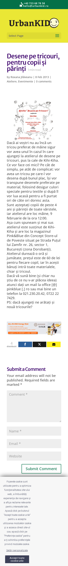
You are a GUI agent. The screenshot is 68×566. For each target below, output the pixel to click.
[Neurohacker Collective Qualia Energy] (34, 333)
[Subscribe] (54, 344)
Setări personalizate (17, 550)
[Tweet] (39, 344)
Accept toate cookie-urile (17, 559)
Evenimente (25, 81)
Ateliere (12, 81)
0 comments (44, 81)
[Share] (25, 344)
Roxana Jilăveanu (21, 77)
